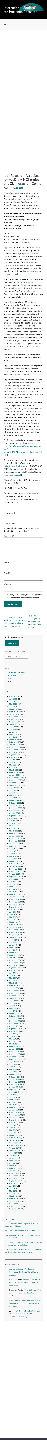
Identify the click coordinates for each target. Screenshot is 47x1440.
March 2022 (14, 831)
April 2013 (13, 1102)
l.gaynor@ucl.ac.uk (13, 475)
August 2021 (14, 849)
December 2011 (15, 1143)
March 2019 (14, 922)
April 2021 (13, 859)
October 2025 (14, 722)
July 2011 (12, 1156)
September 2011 (15, 1150)
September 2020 (16, 877)
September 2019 (15, 907)
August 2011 (14, 1153)
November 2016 (15, 993)
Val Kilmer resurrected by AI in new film (20, 1231)
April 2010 (13, 1194)
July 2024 (13, 760)
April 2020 (13, 889)
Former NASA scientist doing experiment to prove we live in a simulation (25, 1303)
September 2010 (15, 1181)
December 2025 (15, 717)
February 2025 (15, 742)
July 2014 (13, 1064)
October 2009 (14, 1209)
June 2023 (13, 793)
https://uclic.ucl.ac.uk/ (27, 282)
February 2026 (15, 712)
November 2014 (15, 1054)
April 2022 (13, 828)
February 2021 (15, 864)
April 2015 (13, 1041)
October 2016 (14, 996)
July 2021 (13, 851)
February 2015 (15, 1046)
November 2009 (15, 1206)
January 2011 (14, 1171)
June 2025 (13, 732)
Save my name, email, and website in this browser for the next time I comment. (25, 596)
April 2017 (13, 980)
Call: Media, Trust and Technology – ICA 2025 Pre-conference (25, 1293)
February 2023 (15, 803)
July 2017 (13, 973)
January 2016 (14, 1019)
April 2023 (13, 798)
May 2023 (13, 795)
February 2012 (15, 1138)
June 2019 (13, 915)
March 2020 (14, 892)
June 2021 (13, 854)
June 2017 (13, 975)
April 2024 (13, 767)
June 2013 (13, 1097)
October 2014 (14, 1057)
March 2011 (13, 1166)
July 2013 (13, 1095)
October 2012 (14, 1117)
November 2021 (15, 841)
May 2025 (13, 734)
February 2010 (15, 1199)
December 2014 (15, 1051)
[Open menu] (5, 24)
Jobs (30, 188)
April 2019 (13, 920)
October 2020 (14, 874)
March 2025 (14, 740)
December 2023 (15, 778)
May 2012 (13, 1130)
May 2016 (13, 1008)
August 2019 (14, 910)
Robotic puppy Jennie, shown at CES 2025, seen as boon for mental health (24, 1282)
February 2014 (15, 1077)
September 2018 (15, 937)
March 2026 (14, 709)
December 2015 (15, 1021)
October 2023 (14, 783)
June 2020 (13, 884)
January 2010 (14, 1201)
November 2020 (15, 871)
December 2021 (15, 839)
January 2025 (14, 745)
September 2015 (15, 1029)
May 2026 (13, 704)
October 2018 (14, 935)
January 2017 (14, 988)
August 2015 (14, 1031)
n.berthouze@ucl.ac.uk (15, 466)
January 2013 (14, 1110)
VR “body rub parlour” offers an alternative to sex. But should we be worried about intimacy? (24, 1314)
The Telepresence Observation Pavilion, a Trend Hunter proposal (23, 1272)
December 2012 (15, 1112)
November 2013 (15, 1084)
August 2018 (14, 940)
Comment (9, 536)
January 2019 (14, 927)
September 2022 (15, 816)
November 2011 (15, 1145)
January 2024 (14, 775)
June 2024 (13, 762)
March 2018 (13, 953)
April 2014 (13, 1072)
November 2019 (15, 902)
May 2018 (13, 948)
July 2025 (13, 729)
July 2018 (13, 942)
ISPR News (11, 675)
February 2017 (15, 986)
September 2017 (15, 968)
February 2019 (15, 925)
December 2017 (15, 960)
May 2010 (13, 1191)
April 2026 (13, 707)
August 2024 (14, 757)
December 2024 (15, 747)
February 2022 (15, 833)
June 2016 (13, 1006)
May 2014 (13, 1069)
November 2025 (15, 719)
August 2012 (14, 1122)
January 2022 (14, 836)
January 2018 (14, 958)
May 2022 (13, 826)
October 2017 (14, 965)
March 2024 (14, 770)
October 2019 (14, 904)
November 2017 (15, 963)
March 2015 (13, 1044)
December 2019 (15, 899)
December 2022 (15, 808)
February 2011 (14, 1168)
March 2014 (14, 1074)
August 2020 (14, 879)
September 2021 (15, 846)
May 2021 (13, 856)
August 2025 (14, 727)
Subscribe (12, 643)
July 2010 (13, 1186)
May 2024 (13, 765)
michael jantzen (15, 1269)
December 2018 (15, 930)
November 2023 (15, 780)
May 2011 (13, 1161)
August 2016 (14, 1001)
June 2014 (13, 1067)
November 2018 (15, 932)
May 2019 (13, 917)
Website (7, 584)
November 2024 (15, 750)
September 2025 (15, 724)
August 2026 (14, 696)
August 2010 (14, 1183)
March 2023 (14, 800)
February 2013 (15, 1107)
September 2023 (15, 785)
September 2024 (15, 755)
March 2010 (14, 1196)
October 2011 (14, 1148)
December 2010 (15, 1173)
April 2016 (13, 1011)
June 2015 (13, 1036)
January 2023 (14, 805)
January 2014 (14, 1079)
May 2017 (13, 978)
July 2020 (13, 882)
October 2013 (14, 1087)
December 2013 (15, 1082)
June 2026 (13, 702)
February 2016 (15, 1016)
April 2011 (13, 1163)
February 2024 (15, 773)
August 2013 (14, 1092)
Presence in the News (16, 672)
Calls (9, 678)
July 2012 (13, 1125)
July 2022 (13, 821)
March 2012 (13, 1135)
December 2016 (15, 991)
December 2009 (15, 1204)
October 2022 (14, 813)
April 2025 (13, 737)
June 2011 (13, 1158)
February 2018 (15, 955)
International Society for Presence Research (20, 9)
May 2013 (13, 1100)
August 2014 (14, 1062)
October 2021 (14, 844)
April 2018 (13, 950)
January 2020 (14, 897)
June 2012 (13, 1128)
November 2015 (15, 1024)
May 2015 (13, 1039)
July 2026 (13, 699)
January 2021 (14, 866)
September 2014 (15, 1059)
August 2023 (14, 788)
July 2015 (13, 1034)
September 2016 (15, 998)
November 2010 (15, 1176)
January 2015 (14, 1049)
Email (7, 573)
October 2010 (14, 1178)
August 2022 (14, 818)
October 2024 (14, 752)
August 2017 (14, 970)
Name (7, 562)
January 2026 (14, 714)
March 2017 (13, 983)
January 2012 (14, 1140)
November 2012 (15, 1115)
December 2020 (15, 869)
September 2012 (15, 1120)
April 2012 (13, 1133)
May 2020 (13, 887)
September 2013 (15, 1090)
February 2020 (15, 894)
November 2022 (15, 811)
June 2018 (13, 945)
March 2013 (13, 1105)
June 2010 (13, 1188)
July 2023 (13, 790)
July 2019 (13, 912)
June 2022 (13, 823)
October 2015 (14, 1026)
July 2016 (13, 1003)
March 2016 (14, 1013)
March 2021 (13, 861)
